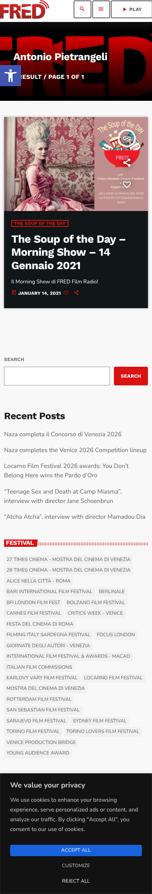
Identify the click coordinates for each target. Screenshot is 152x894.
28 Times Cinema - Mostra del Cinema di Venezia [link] (68, 570)
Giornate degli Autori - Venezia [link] (48, 646)
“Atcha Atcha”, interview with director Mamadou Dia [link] (75, 517)
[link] (10, 75)
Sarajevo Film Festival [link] (36, 721)
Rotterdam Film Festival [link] (38, 699)
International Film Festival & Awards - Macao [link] (68, 656)
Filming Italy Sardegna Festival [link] (48, 635)
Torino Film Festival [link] (33, 732)
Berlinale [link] (112, 592)
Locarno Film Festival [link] (113, 678)
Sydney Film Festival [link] (99, 721)
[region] (76, 833)
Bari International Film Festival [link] (49, 592)
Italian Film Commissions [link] (39, 667)
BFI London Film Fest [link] (33, 603)
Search (14, 359)
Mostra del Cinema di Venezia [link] (45, 688)
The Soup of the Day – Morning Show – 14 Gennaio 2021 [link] (68, 252)
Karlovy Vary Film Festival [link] (42, 678)
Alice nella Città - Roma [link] (38, 581)
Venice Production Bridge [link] (41, 743)
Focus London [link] (116, 635)
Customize (76, 866)
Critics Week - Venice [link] (95, 613)
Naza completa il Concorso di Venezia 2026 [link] (63, 435)
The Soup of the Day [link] (40, 223)
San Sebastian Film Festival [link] (43, 710)
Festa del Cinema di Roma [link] (39, 624)
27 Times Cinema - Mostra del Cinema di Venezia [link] (68, 560)
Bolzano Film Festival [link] (95, 603)
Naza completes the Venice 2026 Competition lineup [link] (75, 450)
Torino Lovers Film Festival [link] (102, 732)
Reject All (76, 881)
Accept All (76, 850)
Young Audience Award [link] (37, 753)
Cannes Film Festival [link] (33, 613)
